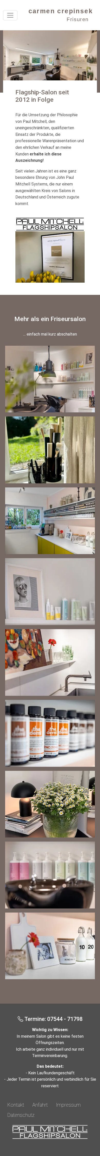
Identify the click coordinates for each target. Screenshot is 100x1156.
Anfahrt (40, 1105)
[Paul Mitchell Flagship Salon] (50, 1132)
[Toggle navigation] (10, 15)
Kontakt (15, 1105)
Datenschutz (21, 1115)
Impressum (68, 1105)
